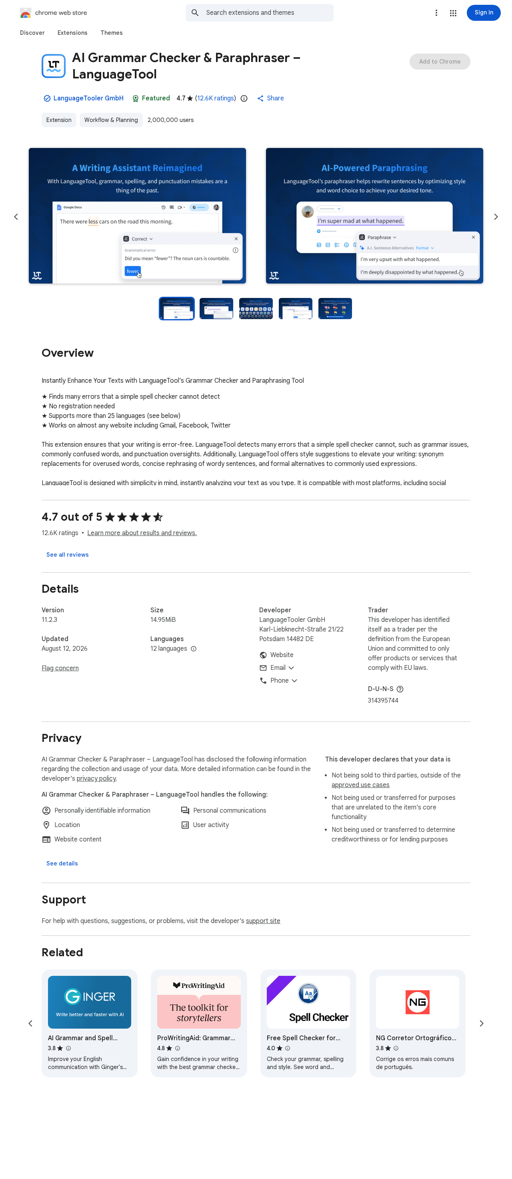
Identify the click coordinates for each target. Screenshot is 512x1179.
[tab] (32, 33)
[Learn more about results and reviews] (400, 689)
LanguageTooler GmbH (89, 98)
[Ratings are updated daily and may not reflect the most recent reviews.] (244, 98)
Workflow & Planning (111, 120)
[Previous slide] (16, 217)
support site (263, 921)
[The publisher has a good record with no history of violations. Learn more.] (47, 98)
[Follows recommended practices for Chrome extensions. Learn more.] (135, 98)
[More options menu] (436, 13)
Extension (59, 120)
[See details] (62, 863)
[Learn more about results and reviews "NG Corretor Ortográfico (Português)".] (396, 1048)
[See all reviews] (68, 554)
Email (278, 668)
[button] (453, 13)
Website (282, 655)
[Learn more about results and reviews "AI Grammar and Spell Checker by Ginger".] (68, 1048)
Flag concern (60, 668)
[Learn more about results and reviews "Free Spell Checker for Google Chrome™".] (287, 1048)
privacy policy (96, 779)
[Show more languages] (193, 649)
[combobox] (270, 13)
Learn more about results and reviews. (142, 533)
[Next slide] (496, 217)
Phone (279, 681)
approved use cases (361, 785)
